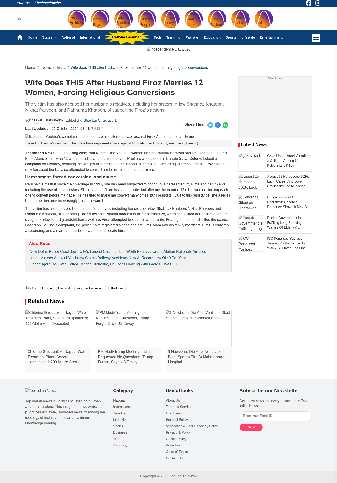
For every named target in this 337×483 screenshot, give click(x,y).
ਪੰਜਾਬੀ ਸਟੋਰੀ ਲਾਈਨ (48, 3)
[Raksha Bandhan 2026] (169, 50)
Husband (64, 288)
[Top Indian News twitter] (210, 125)
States (47, 38)
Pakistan (192, 38)
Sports (231, 38)
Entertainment (271, 38)
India (61, 68)
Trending (173, 38)
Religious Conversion (90, 288)
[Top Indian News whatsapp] (225, 125)
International (90, 38)
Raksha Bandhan (126, 37)
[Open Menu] (316, 38)
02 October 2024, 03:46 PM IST (64, 129)
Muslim (47, 288)
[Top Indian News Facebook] (218, 125)
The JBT (23, 3)
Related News (46, 302)
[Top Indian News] (40, 391)
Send (251, 427)
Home (32, 38)
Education (212, 38)
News (46, 68)
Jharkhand (117, 288)
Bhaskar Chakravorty (100, 120)
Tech (157, 38)
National (68, 38)
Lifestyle (248, 38)
